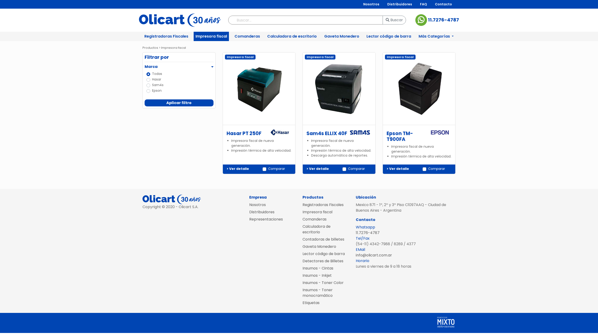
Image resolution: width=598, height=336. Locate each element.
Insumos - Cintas (318, 268)
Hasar (156, 79)
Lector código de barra (389, 36)
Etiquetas (311, 302)
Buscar (396, 20)
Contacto (443, 4)
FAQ (423, 4)
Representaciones (266, 219)
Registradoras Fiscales (166, 36)
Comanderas (247, 36)
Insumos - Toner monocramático (318, 292)
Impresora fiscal (211, 36)
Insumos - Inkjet (317, 275)
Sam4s (158, 85)
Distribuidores (399, 4)
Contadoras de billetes (323, 239)
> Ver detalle (238, 168)
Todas (157, 73)
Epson (157, 90)
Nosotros (371, 4)
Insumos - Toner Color (323, 282)
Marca (151, 66)
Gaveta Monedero (341, 36)
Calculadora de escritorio (292, 36)
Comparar (276, 168)
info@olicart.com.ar (374, 255)
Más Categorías (435, 36)
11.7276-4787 (443, 20)
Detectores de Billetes (323, 261)
